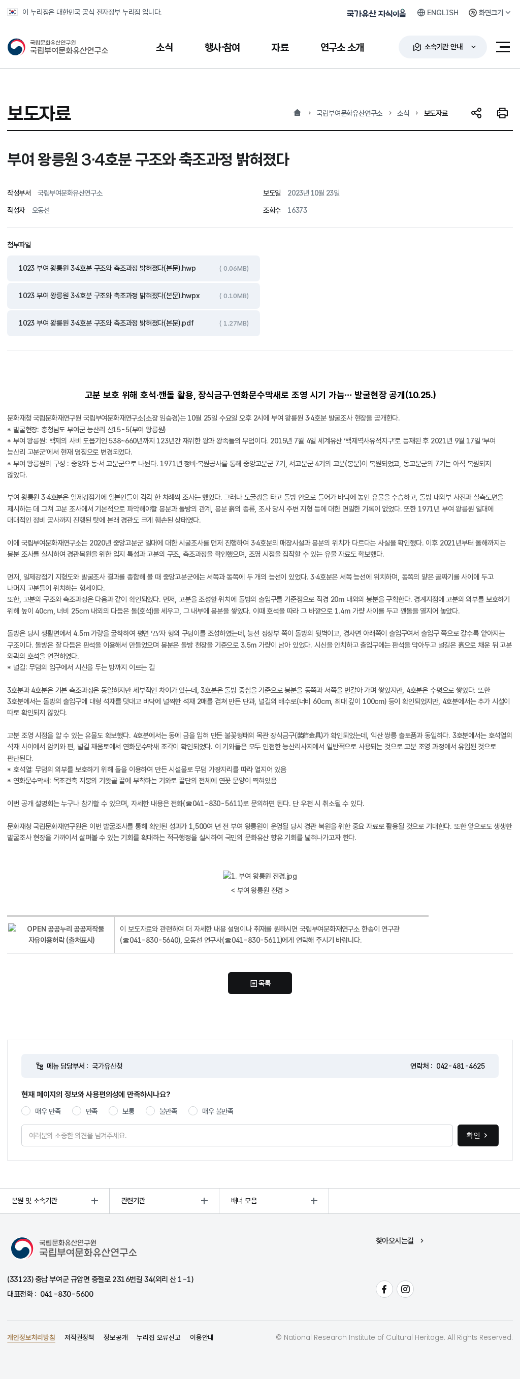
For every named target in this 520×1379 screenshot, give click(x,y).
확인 (473, 1135)
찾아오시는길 (395, 1240)
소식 (403, 113)
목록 (264, 983)
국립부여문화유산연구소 (349, 113)
